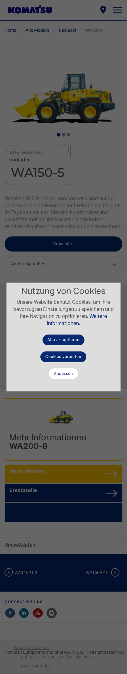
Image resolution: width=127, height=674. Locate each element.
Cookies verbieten (63, 357)
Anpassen (63, 373)
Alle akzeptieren (63, 340)
